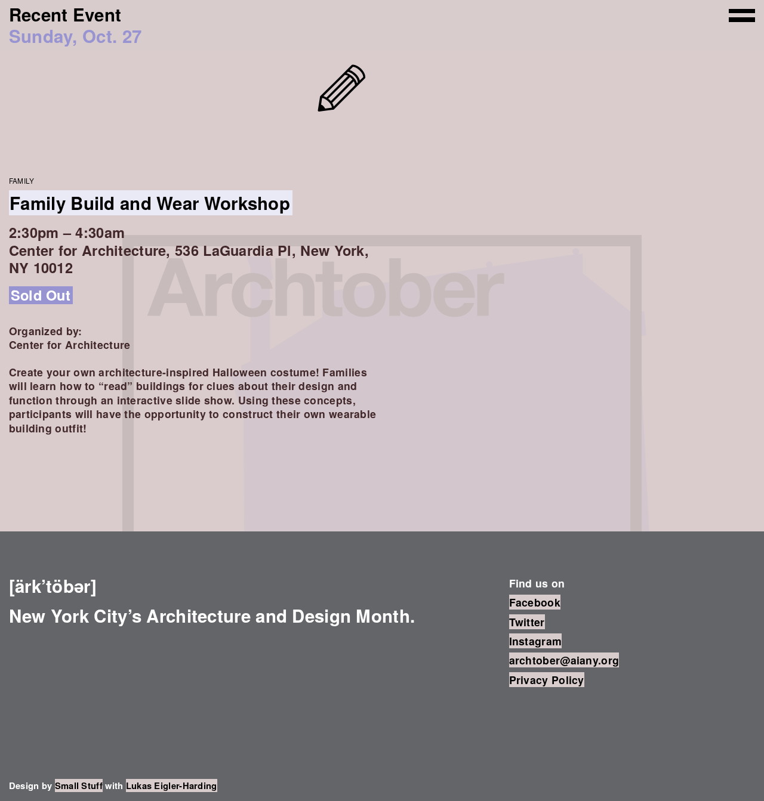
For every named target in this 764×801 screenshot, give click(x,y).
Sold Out (40, 295)
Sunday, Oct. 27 (75, 35)
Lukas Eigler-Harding (171, 785)
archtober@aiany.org (564, 659)
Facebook (534, 602)
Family (22, 180)
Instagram (535, 640)
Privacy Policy (546, 679)
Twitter (527, 621)
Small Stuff (79, 785)
